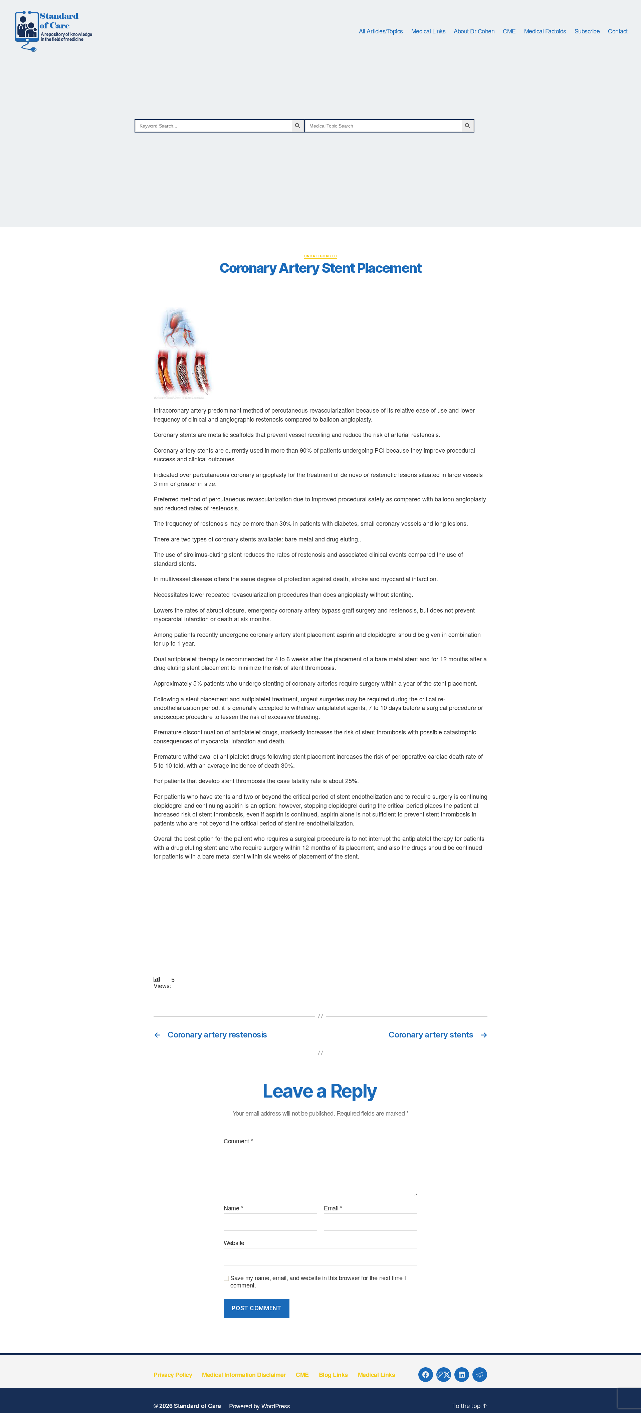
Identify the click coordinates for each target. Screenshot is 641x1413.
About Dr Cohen (474, 31)
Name (233, 1208)
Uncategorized (320, 256)
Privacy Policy (173, 1374)
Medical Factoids (545, 31)
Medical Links (428, 31)
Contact (618, 31)
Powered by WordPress (259, 1405)
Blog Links (333, 1374)
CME (509, 31)
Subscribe (587, 31)
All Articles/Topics (381, 31)
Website (234, 1242)
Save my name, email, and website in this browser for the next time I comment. (318, 1281)
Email (333, 1208)
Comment (238, 1141)
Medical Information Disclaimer (244, 1374)
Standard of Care (197, 1405)
